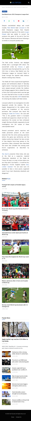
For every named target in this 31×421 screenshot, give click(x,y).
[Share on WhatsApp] (9, 21)
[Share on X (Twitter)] (14, 21)
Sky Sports (5, 154)
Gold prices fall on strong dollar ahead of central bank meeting (20, 353)
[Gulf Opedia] (15, 2)
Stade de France (14, 113)
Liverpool (22, 28)
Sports (5, 11)
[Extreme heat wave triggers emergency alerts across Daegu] (6, 386)
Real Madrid (11, 28)
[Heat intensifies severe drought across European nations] (6, 394)
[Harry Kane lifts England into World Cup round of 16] (15, 247)
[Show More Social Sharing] (27, 21)
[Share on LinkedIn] (23, 21)
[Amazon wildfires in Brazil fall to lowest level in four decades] (6, 402)
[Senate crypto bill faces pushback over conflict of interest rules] (6, 370)
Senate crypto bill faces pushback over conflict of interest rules (19, 369)
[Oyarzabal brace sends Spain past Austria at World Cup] (15, 223)
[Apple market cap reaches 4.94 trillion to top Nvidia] (15, 329)
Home (3, 7)
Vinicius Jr (21, 67)
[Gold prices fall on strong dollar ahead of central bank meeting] (6, 354)
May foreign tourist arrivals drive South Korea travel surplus (20, 377)
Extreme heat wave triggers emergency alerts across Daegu (20, 385)
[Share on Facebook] (4, 21)
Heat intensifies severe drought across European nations (19, 393)
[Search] (28, 2)
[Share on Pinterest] (18, 21)
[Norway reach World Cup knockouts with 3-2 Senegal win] (15, 295)
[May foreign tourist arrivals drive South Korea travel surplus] (6, 378)
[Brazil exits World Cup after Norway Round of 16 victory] (15, 199)
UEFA (19, 96)
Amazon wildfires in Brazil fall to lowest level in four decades (20, 401)
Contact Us (18, 417)
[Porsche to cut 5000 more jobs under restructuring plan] (6, 362)
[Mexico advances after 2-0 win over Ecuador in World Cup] (15, 271)
